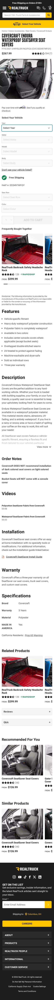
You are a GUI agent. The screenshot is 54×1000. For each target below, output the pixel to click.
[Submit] (48, 904)
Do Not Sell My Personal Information (27, 982)
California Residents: (22, 635)
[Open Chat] (38, 8)
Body (4, 158)
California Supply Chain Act (19, 986)
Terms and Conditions (27, 991)
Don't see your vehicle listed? (17, 169)
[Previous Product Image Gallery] (2, 79)
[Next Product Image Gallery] (51, 79)
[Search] (49, 15)
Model (4, 147)
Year (3, 123)
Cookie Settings (39, 986)
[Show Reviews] (42, 53)
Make (4, 135)
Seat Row (5, 193)
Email (5, 899)
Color (4, 204)
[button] (27, 935)
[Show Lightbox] (27, 79)
